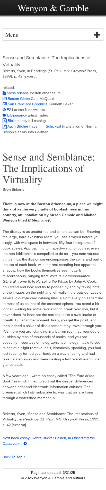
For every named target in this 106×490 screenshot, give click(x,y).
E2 (9, 110)
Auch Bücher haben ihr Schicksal (34, 126)
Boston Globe (18, 99)
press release (17, 93)
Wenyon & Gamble (53, 8)
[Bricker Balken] (25, 443)
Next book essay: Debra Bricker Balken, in (37, 438)
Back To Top (12, 457)
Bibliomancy (17, 115)
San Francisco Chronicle (27, 104)
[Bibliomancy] (4, 115)
